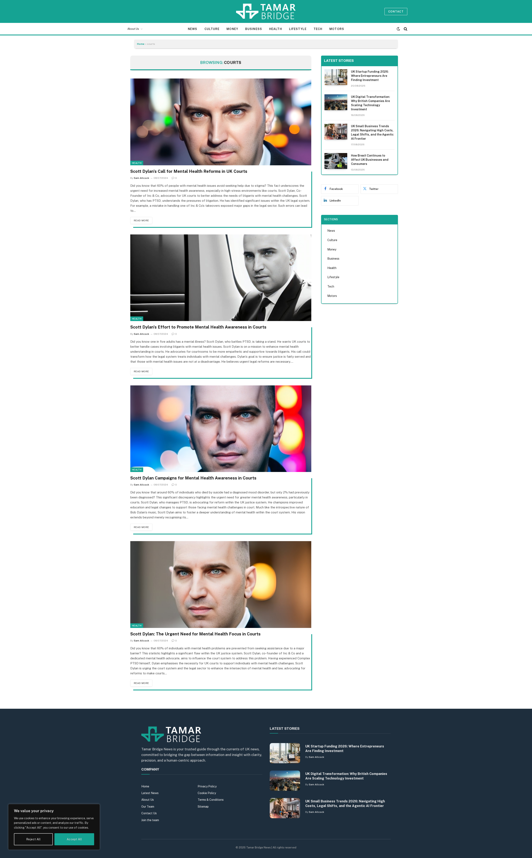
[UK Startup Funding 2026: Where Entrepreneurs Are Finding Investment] (335, 77)
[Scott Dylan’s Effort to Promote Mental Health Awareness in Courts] (220, 277)
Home (140, 43)
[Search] (405, 29)
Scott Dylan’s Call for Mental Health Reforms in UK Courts (188, 171)
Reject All (33, 839)
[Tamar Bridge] (266, 11)
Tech (318, 29)
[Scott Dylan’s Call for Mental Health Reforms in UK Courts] (220, 121)
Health (275, 29)
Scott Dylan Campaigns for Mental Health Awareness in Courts (193, 478)
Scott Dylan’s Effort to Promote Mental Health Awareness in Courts (198, 327)
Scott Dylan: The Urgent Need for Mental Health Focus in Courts (195, 633)
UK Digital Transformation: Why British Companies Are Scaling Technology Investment (370, 103)
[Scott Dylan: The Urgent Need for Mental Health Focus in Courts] (220, 584)
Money (232, 29)
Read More (141, 220)
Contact (396, 11)
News (192, 29)
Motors (336, 29)
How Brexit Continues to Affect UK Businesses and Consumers (369, 160)
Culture (212, 29)
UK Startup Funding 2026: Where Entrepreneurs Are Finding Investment (370, 76)
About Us (133, 28)
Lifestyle (298, 29)
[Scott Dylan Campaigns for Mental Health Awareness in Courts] (220, 428)
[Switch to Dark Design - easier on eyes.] (398, 29)
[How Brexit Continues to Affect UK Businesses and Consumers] (335, 161)
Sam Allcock (141, 178)
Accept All (74, 839)
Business (253, 29)
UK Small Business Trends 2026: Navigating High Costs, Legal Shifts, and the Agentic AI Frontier (372, 132)
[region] (54, 827)
